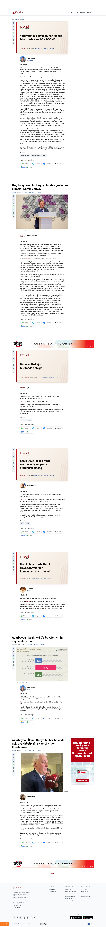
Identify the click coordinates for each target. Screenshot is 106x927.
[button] (13, 22)
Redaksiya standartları (70, 896)
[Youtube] (24, 917)
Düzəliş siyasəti (68, 898)
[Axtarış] (68, 12)
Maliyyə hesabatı (69, 900)
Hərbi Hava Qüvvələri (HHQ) (39, 155)
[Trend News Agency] (17, 888)
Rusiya (29, 420)
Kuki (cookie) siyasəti (86, 896)
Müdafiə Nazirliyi (25, 155)
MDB (22, 523)
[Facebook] (17, 917)
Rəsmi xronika (52, 891)
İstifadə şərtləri (84, 889)
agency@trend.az (16, 907)
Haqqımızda (68, 889)
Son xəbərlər (52, 889)
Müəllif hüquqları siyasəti (87, 894)
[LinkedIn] (31, 917)
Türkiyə (23, 420)
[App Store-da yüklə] (76, 917)
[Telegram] (27, 917)
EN (86, 923)
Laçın (27, 523)
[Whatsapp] (14, 917)
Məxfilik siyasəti (84, 891)
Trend (21, 77)
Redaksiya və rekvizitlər (70, 891)
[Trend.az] (17, 12)
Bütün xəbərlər (30, 60)
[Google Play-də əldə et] (88, 917)
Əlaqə (66, 894)
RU (91, 923)
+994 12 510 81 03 (17, 905)
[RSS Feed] (34, 917)
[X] (20, 917)
